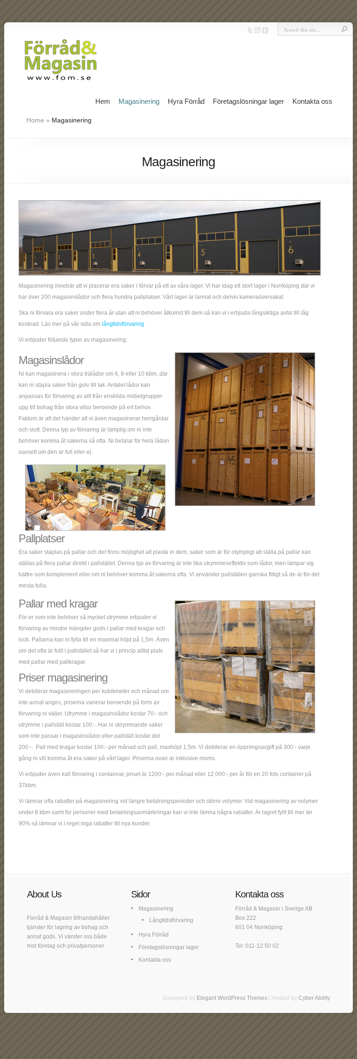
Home (35, 120)
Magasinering (139, 101)
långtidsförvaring (123, 324)
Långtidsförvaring (171, 920)
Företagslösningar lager (248, 101)
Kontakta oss (312, 101)
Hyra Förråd (186, 101)
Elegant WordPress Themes (232, 998)
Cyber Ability (314, 998)
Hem (102, 101)
